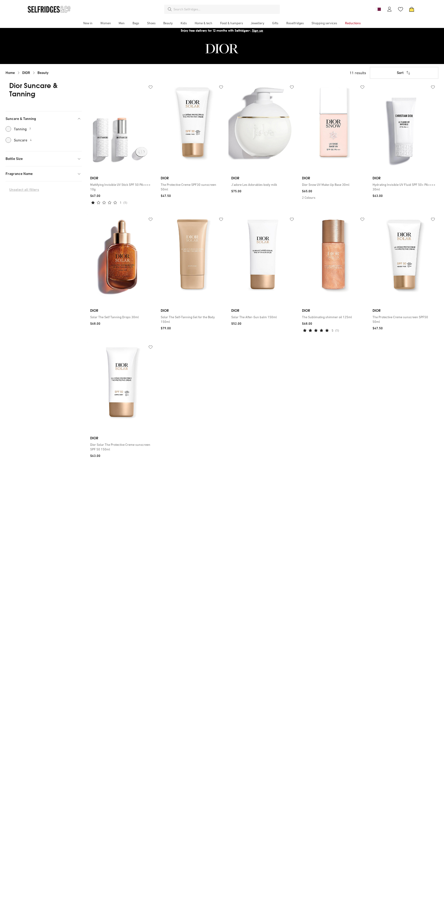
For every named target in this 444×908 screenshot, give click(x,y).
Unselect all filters (24, 189)
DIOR (26, 72)
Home (10, 72)
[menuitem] (87, 23)
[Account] (389, 9)
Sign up (257, 31)
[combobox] (225, 9)
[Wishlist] (400, 9)
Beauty (43, 72)
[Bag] (411, 9)
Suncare (23, 140)
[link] (121, 187)
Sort (400, 72)
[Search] (169, 9)
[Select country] (378, 9)
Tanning (22, 129)
